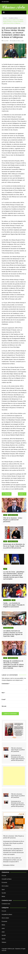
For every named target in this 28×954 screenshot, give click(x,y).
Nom (3, 692)
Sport (3, 889)
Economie (4, 882)
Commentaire (5, 683)
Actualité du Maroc (7, 879)
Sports (3, 938)
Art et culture (5, 886)
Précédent (7, 494)
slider (22, 40)
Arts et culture (7, 600)
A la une (4, 875)
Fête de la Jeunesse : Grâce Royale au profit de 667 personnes (12, 519)
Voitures (4, 942)
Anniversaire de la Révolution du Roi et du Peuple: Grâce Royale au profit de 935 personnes (14, 546)
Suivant (21, 494)
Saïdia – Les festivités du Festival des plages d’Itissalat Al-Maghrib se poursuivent (14, 605)
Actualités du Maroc (16, 40)
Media (3, 896)
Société (4, 893)
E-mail (4, 699)
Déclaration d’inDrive (8, 865)
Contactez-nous (6, 903)
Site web (4, 706)
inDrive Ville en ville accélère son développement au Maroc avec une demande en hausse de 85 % (12, 859)
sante (3, 928)
